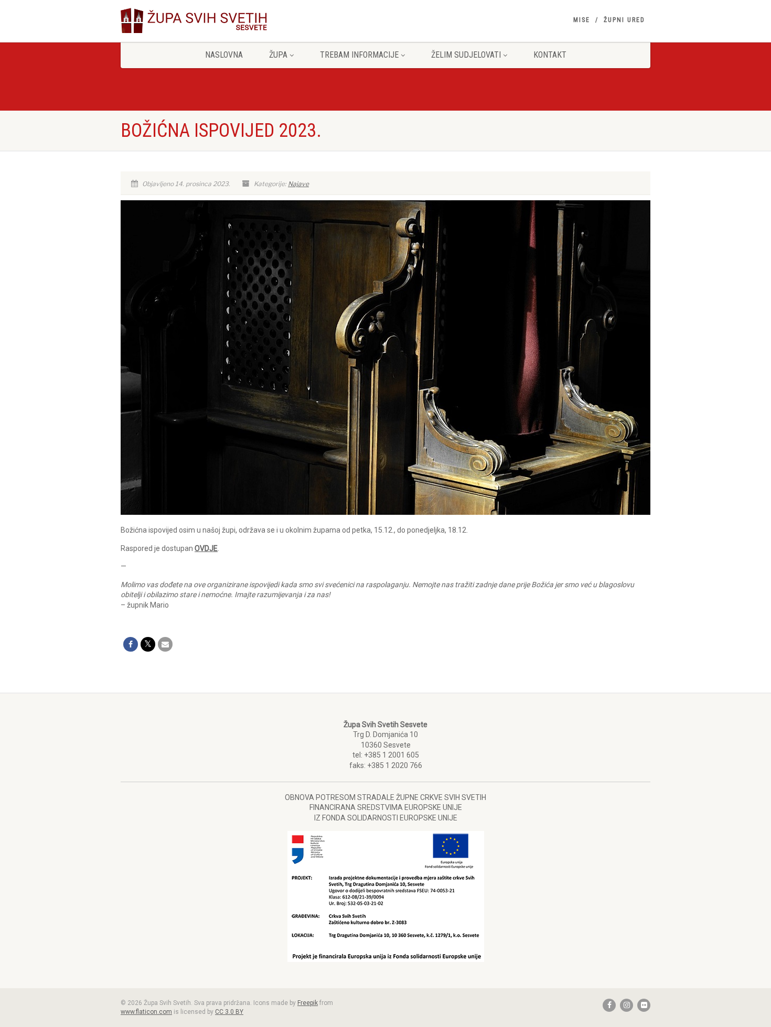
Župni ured (624, 20)
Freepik (307, 1003)
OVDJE (206, 548)
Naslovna (224, 55)
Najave (298, 184)
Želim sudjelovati (466, 55)
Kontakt (549, 55)
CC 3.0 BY (229, 1011)
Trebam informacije (359, 55)
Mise (581, 20)
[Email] (165, 644)
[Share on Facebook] (130, 644)
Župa (278, 55)
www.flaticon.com (146, 1011)
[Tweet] (148, 644)
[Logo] (204, 20)
